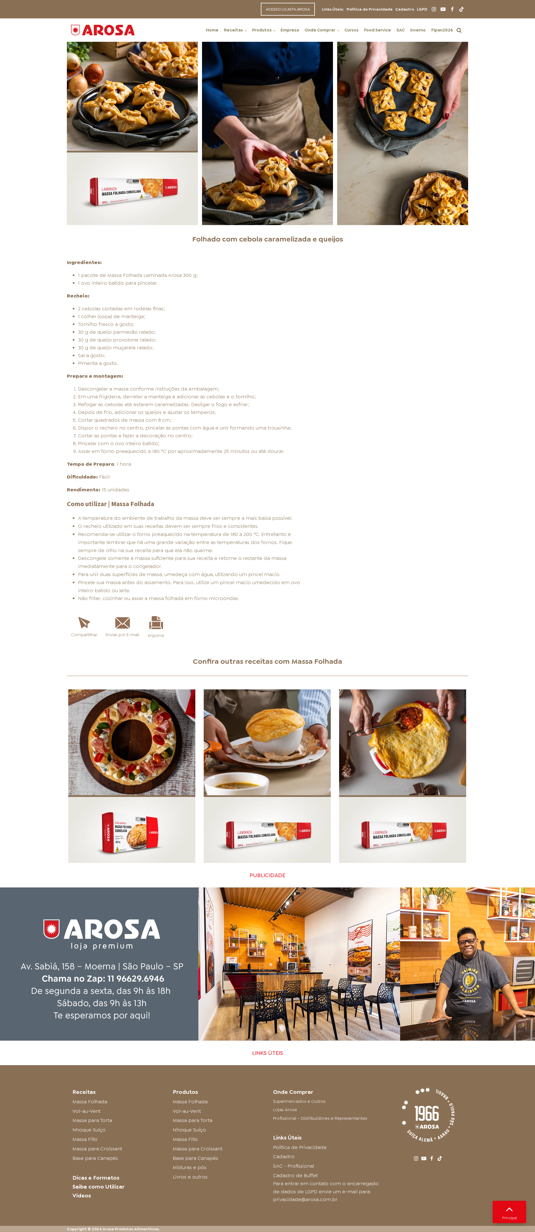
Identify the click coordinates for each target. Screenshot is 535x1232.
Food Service (377, 30)
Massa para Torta (92, 1120)
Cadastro (404, 9)
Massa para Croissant (97, 1148)
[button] (459, 30)
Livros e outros (190, 1177)
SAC (401, 30)
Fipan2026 (442, 30)
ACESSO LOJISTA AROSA (288, 9)
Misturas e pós (189, 1167)
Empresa (290, 30)
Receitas (233, 30)
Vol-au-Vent (86, 1111)
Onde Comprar (320, 30)
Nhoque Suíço (89, 1129)
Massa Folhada (316, 661)
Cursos (351, 30)
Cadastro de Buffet (295, 1175)
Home (212, 30)
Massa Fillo (85, 1139)
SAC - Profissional (293, 1166)
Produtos (262, 30)
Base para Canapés (95, 1158)
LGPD (422, 9)
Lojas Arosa (285, 1110)
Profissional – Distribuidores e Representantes (320, 1118)
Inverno (418, 30)
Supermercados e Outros (299, 1101)
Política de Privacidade (370, 9)
